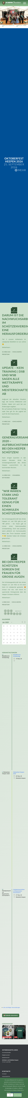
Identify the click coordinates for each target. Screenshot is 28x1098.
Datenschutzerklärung (16, 1092)
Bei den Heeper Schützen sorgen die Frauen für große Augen (13, 569)
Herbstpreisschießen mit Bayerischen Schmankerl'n (19, 891)
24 (11, 613)
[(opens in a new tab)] (14, 486)
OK (10, 1095)
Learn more (17, 1095)
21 (11, 610)
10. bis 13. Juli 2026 (10, 1061)
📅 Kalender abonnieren (11, 1015)
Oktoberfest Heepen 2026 (18, 773)
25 (14, 613)
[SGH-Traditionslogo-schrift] (11, 3)
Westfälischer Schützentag (17, 655)
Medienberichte (5, 1057)
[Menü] (24, 3)
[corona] (14, 363)
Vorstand (4, 1074)
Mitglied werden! (6, 1055)
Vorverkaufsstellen (6, 1052)
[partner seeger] (16, 26)
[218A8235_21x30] (14, 432)
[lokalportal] (14, 310)
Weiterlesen (6, 347)
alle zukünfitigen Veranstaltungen (11, 1007)
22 (5, 613)
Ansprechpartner (6, 1076)
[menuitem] (24, 3)
